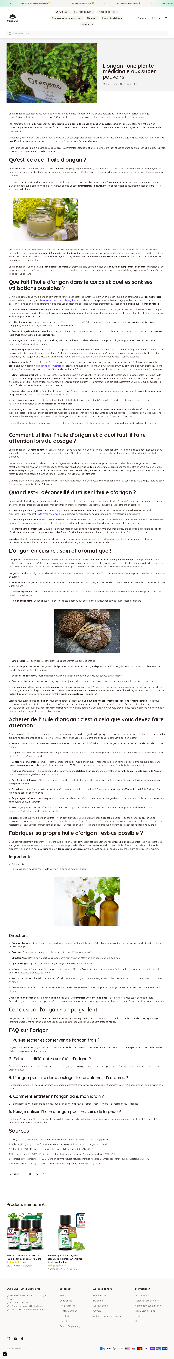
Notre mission (100, 1295)
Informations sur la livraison (148, 1305)
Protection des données (147, 1300)
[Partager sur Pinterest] (37, 1174)
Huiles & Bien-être (106, 12)
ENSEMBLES (61, 12)
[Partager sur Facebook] (23, 1174)
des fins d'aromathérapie (51, 365)
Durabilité (98, 1300)
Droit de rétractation (145, 1311)
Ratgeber (85, 24)
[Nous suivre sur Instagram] (8, 1338)
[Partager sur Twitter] (30, 1174)
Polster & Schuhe (68, 1311)
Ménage (91, 18)
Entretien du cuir (82, 12)
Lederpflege (66, 1300)
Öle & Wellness (67, 1305)
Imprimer (139, 1316)
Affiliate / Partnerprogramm (107, 1316)
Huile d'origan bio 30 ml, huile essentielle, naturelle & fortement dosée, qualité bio (65, 1258)
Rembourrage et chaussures (66, 18)
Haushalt (64, 1316)
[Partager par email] (44, 1174)
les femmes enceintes (47, 514)
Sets (62, 1295)
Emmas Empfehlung (112, 18)
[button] (5, 1354)
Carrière (97, 1311)
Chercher (139, 1321)
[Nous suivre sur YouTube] (15, 1338)
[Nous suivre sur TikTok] (22, 1338)
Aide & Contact (100, 1305)
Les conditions (142, 1295)
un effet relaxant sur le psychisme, (61, 300)
